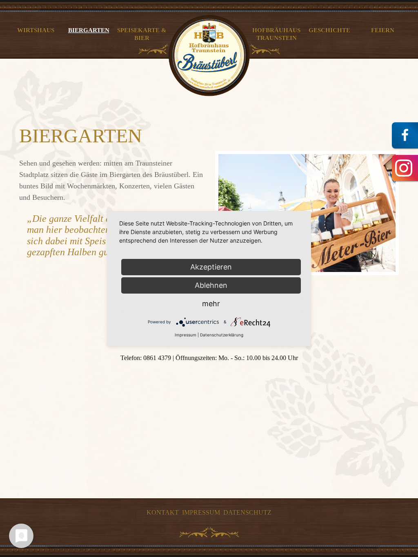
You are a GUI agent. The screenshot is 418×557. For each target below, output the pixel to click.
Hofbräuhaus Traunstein (276, 34)
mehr (211, 303)
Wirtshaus (35, 30)
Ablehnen (211, 285)
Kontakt (163, 512)
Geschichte (329, 30)
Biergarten (88, 30)
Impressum (201, 512)
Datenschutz (247, 512)
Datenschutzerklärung (221, 334)
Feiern (382, 30)
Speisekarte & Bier (142, 34)
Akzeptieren (211, 267)
